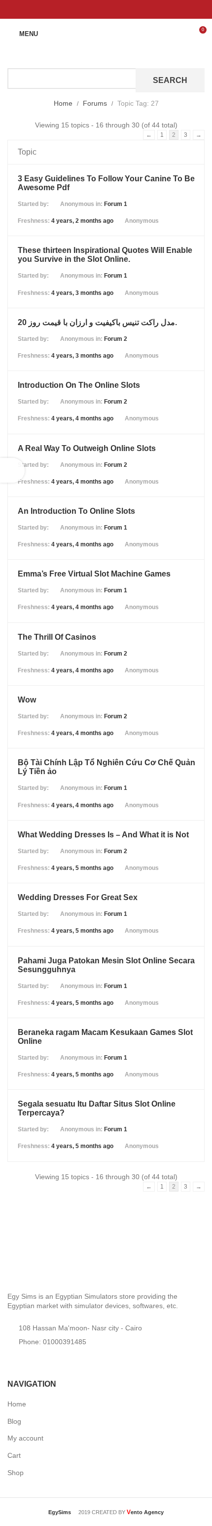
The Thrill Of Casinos (57, 637)
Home (63, 103)
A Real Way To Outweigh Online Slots (87, 448)
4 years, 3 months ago (82, 292)
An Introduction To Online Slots (76, 511)
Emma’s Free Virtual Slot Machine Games (94, 574)
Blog (14, 1421)
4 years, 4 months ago (82, 418)
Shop (15, 1473)
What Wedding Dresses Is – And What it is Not (103, 834)
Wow (27, 700)
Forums (95, 103)
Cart (14, 1455)
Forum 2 (115, 338)
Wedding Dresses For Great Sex (78, 897)
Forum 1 (115, 204)
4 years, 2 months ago (82, 220)
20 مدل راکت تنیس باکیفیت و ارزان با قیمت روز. (97, 322)
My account (25, 1438)
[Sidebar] (12, 470)
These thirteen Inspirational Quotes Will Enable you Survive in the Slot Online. (105, 254)
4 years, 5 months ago (82, 868)
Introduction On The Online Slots (79, 385)
